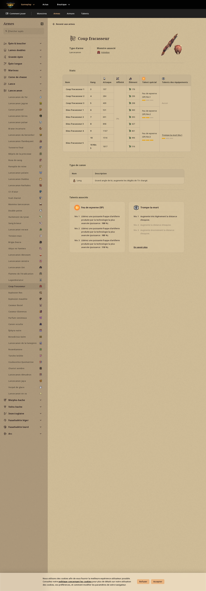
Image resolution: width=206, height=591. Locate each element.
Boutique (62, 4)
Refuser (143, 581)
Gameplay (26, 4)
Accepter (157, 581)
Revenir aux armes (65, 24)
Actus (45, 4)
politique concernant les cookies (75, 581)
